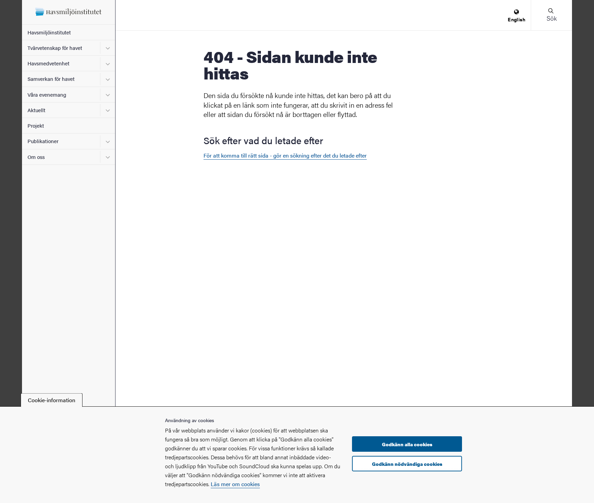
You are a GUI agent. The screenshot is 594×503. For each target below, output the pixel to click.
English (516, 19)
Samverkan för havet (51, 78)
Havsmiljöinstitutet (49, 32)
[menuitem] (516, 16)
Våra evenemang (47, 94)
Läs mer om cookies (235, 484)
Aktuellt (36, 110)
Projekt (36, 125)
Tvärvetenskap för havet (55, 47)
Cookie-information (51, 400)
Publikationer (43, 141)
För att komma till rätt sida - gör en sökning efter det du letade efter (285, 155)
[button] (551, 15)
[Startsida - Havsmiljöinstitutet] (68, 12)
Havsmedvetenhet (48, 63)
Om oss (36, 156)
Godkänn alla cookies (407, 444)
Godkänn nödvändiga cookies (407, 463)
